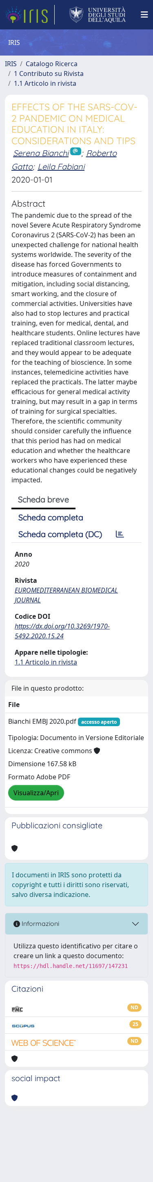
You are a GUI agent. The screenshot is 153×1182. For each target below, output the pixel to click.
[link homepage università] (98, 15)
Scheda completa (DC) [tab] (60, 534)
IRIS (11, 63)
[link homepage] (30, 15)
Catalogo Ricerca (52, 63)
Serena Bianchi (41, 153)
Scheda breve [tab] (43, 499)
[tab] (120, 534)
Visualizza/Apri (36, 792)
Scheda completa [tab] (50, 517)
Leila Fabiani (61, 166)
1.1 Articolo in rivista (45, 83)
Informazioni (39, 923)
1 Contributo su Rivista (49, 73)
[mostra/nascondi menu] (144, 15)
